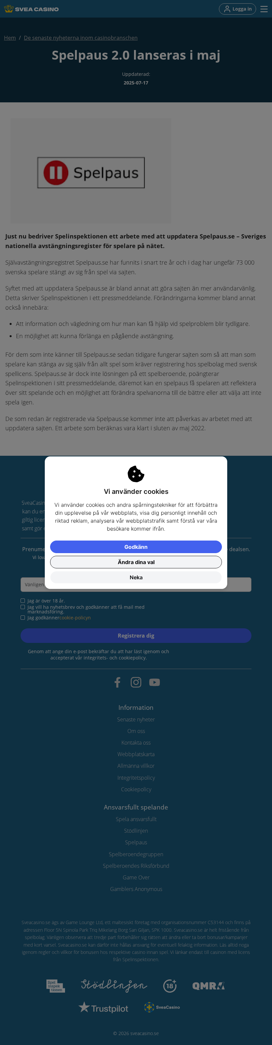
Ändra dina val (136, 562)
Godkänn (136, 547)
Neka (136, 577)
